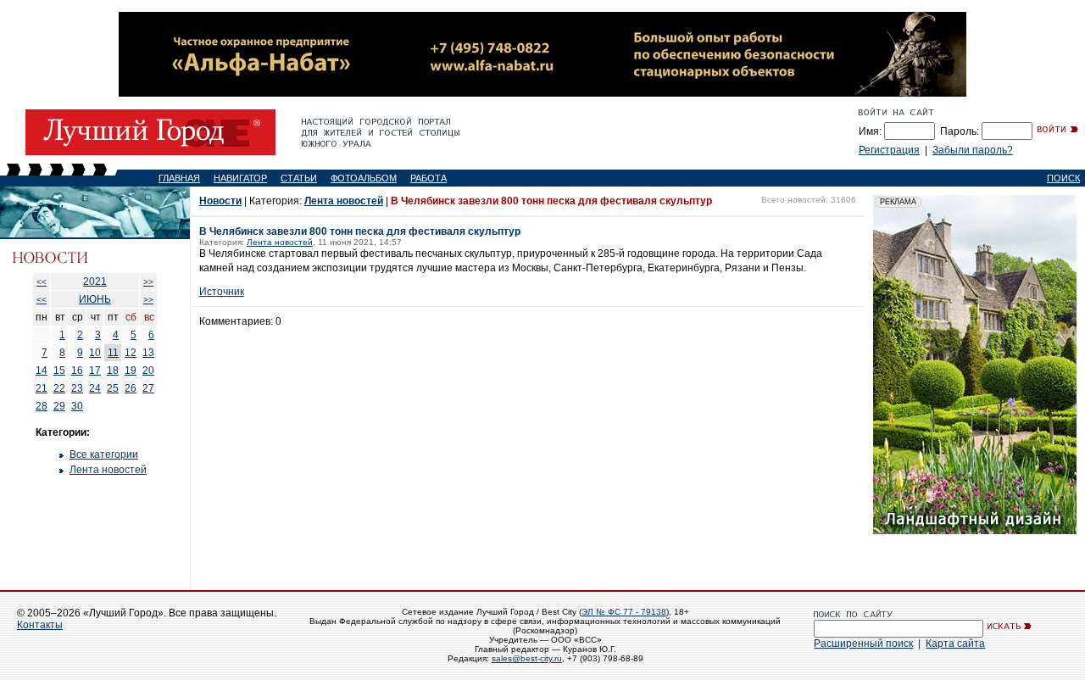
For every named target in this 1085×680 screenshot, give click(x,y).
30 (77, 406)
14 (41, 370)
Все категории (104, 454)
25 (113, 388)
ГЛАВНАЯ (179, 178)
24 (95, 388)
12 (130, 353)
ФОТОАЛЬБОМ (364, 178)
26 (130, 388)
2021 (95, 281)
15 (59, 370)
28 (41, 406)
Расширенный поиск (863, 643)
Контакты (40, 625)
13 (148, 353)
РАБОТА (428, 178)
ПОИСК (1063, 178)
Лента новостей (108, 470)
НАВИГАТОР (240, 178)
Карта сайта (955, 643)
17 (95, 370)
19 (130, 370)
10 (95, 353)
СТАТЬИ (299, 178)
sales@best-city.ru (527, 658)
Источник (221, 292)
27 (148, 388)
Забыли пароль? (972, 150)
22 (59, 388)
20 (148, 370)
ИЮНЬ (95, 299)
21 (41, 388)
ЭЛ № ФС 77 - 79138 (623, 611)
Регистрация (889, 150)
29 (59, 406)
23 (77, 388)
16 (77, 370)
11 (113, 353)
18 (113, 370)
